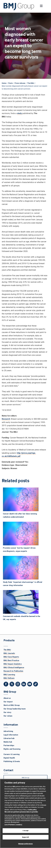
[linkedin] (23, 684)
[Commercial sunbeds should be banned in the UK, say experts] (24, 602)
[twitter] (11, 684)
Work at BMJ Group (12, 705)
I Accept (25, 830)
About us (7, 698)
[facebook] (6, 684)
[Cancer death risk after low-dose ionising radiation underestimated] (24, 499)
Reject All (25, 837)
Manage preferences (25, 844)
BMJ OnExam (9, 678)
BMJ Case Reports (11, 657)
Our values (8, 716)
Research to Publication (13, 671)
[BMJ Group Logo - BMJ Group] (19, 6)
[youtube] (29, 684)
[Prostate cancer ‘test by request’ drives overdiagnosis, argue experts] (24, 533)
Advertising (8, 731)
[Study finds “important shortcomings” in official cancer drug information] (24, 568)
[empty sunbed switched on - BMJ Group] (21, 602)
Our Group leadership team (15, 709)
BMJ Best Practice (11, 660)
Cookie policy (32, 810)
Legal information (11, 735)
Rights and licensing (12, 749)
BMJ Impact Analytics (13, 664)
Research (6, 419)
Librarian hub (9, 738)
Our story (7, 712)
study (19, 113)
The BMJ (7, 650)
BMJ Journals (9, 653)
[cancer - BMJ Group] (21, 499)
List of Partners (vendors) (13, 825)
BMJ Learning (9, 675)
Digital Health (9, 758)
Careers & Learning (12, 754)
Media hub (8, 742)
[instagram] (17, 684)
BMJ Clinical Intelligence (14, 667)
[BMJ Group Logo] (19, 4)
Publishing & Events (12, 761)
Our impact (8, 702)
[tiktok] (35, 684)
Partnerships (9, 745)
